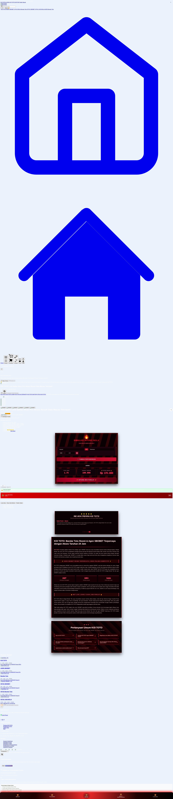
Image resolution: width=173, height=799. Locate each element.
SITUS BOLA (17, 9)
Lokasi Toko (6, 727)
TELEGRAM (52, 796)
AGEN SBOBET (10, 9)
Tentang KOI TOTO (7, 725)
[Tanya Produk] (10, 487)
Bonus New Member (11, 503)
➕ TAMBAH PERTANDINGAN (86, 459)
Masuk (24, 2)
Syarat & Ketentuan (8, 741)
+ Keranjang (9, 393)
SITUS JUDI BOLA (39, 9)
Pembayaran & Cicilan (8, 746)
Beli (8, 487)
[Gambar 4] (21, 407)
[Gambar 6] (32, 407)
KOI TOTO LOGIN (5, 2)
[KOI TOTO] (4, 3)
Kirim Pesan (5, 715)
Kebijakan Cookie (7, 743)
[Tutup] (2, 369)
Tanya (4, 393)
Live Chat (155, 796)
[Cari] (2, 6)
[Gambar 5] (27, 407)
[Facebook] (1, 720)
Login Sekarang (9, 765)
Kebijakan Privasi (7, 742)
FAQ (4, 729)
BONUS (18, 796)
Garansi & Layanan (8, 747)
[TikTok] (4, 720)
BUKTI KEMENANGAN (121, 797)
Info (169, 495)
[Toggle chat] (2, 754)
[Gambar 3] (15, 407)
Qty (1, 485)
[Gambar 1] (3, 407)
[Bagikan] (2, 705)
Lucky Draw (3, 503)
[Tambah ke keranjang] (5, 705)
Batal (3, 765)
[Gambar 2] (9, 407)
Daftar (20, 2)
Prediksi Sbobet (19, 503)
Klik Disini (12, 431)
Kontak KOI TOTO (7, 726)
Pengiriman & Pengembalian (10, 744)
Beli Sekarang (15, 393)
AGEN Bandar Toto (49, 9)
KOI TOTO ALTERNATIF (21, 394)
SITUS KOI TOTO (41, 394)
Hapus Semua (5, 380)
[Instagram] (2, 720)
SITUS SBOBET (31, 9)
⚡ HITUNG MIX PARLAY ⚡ (86, 480)
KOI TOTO (3, 9)
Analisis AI (12, 380)
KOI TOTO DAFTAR (14, 2)
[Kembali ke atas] (2, 707)
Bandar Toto (24, 9)
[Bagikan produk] (2, 393)
